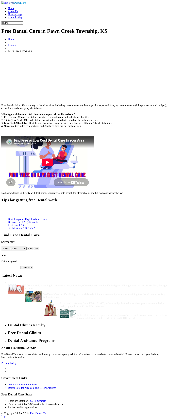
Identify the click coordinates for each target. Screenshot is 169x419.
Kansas (12, 45)
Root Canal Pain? (17, 225)
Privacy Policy (9, 363)
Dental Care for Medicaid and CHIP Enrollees (32, 387)
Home (11, 8)
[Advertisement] (84, 78)
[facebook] (8, 368)
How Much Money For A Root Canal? (81, 300)
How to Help (15, 14)
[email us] (8, 371)
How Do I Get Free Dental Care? (61, 291)
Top (3, 416)
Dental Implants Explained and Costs (27, 219)
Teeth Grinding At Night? (21, 228)
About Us (13, 11)
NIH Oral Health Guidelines (22, 384)
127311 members (37, 400)
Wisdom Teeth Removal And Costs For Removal (52, 282)
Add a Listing (15, 17)
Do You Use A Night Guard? (23, 222)
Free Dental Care (39, 413)
